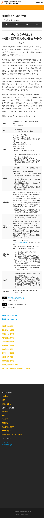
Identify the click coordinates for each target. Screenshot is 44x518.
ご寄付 (4, 400)
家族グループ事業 (8, 330)
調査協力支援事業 (8, 353)
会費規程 (5, 423)
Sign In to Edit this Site (22, 514)
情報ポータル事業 (8, 334)
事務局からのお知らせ (10, 315)
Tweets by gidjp (8, 445)
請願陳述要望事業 (8, 361)
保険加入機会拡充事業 (10, 365)
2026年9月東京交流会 (16, 298)
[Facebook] (2, 442)
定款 (3, 415)
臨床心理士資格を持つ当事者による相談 (16, 368)
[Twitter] (7, 442)
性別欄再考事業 (7, 357)
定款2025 (5, 411)
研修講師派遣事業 (8, 338)
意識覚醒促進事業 (8, 345)
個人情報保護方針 (8, 427)
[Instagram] (4, 442)
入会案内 (5, 396)
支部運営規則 (6, 431)
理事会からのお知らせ (10, 319)
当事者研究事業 (7, 349)
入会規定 (5, 419)
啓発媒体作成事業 (8, 342)
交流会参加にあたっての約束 (12, 434)
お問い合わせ (6, 404)
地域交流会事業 (7, 326)
